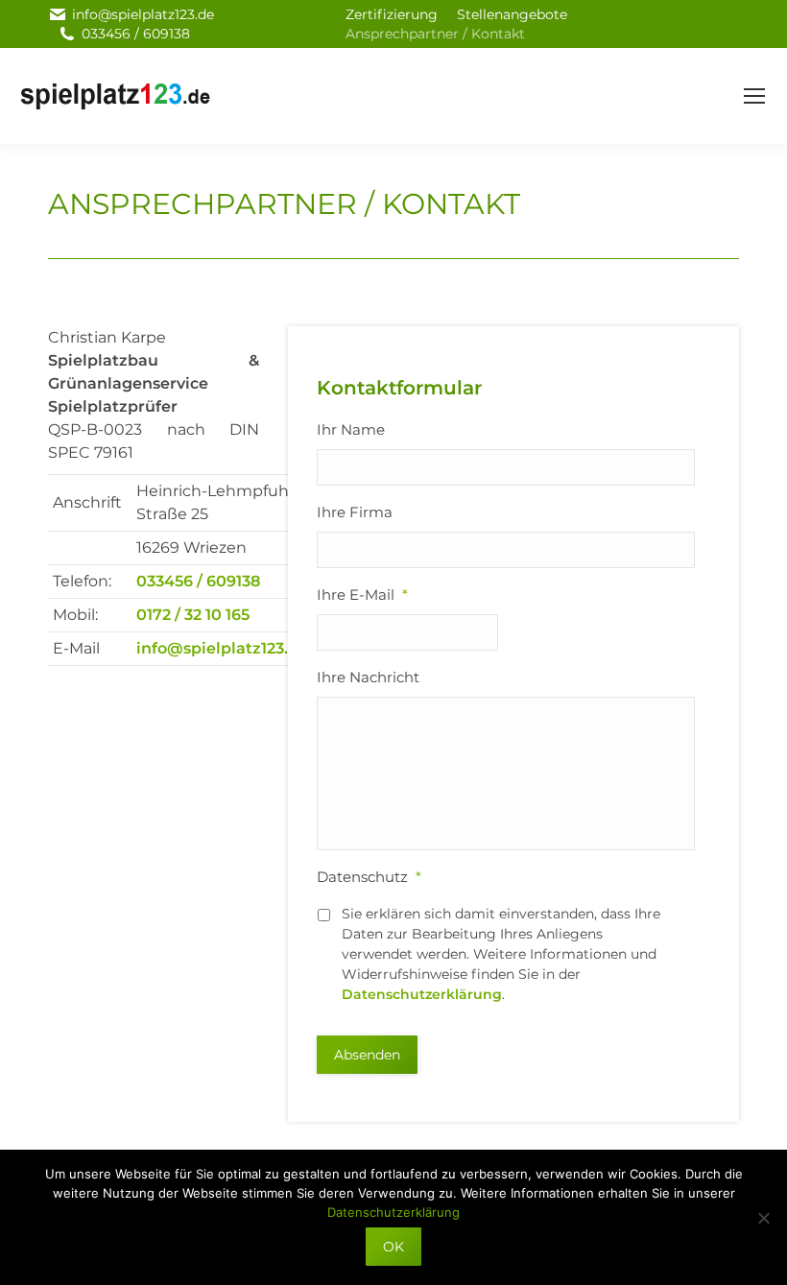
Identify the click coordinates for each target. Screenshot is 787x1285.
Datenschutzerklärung (422, 994)
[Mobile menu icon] (754, 96)
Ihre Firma (355, 512)
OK (393, 1246)
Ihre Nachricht (368, 677)
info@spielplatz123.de (143, 14)
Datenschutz (369, 877)
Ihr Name (351, 429)
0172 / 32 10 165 (193, 615)
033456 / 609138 (136, 33)
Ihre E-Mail (362, 594)
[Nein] (763, 1217)
